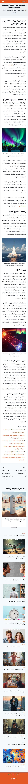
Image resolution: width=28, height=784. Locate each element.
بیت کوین (23, 533)
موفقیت (18, 92)
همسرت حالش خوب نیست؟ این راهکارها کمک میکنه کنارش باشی (14, 647)
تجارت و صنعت (23, 712)
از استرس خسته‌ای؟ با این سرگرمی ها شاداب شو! (16, 601)
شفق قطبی (10, 65)
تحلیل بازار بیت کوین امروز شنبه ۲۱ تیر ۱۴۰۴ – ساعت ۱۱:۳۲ (14, 535)
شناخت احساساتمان (22, 578)
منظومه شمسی (22, 206)
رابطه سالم (23, 644)
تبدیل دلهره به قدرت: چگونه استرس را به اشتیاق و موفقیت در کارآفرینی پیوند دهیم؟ (14, 714)
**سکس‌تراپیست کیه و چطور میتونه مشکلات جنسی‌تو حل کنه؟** (14, 691)
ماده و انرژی (14, 12)
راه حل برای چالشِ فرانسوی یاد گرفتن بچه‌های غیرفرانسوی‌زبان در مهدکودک (7, 473)
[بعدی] (4, 509)
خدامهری (22, 10)
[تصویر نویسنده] (25, 10)
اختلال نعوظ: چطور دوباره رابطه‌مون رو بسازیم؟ (16, 744)
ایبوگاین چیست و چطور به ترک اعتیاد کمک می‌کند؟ (20, 471)
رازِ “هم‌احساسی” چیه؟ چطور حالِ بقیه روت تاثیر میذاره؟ (15, 579)
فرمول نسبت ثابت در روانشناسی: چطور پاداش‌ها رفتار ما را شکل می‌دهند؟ (14, 624)
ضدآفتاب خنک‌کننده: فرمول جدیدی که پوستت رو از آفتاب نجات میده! (14, 520)
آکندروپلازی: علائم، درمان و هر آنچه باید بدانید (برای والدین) (14, 669)
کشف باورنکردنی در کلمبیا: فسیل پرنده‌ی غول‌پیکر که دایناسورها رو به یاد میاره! (16, 557)
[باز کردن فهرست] (3, 1)
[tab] (16, 527)
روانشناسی (23, 621)
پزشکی (21, 735)
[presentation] (14, 504)
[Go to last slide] (24, 509)
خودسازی (24, 599)
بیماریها (24, 667)
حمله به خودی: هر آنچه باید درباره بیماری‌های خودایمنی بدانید (15, 767)
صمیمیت (24, 689)
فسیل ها (24, 555)
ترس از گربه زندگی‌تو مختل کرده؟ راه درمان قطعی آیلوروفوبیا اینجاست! (14, 737)
